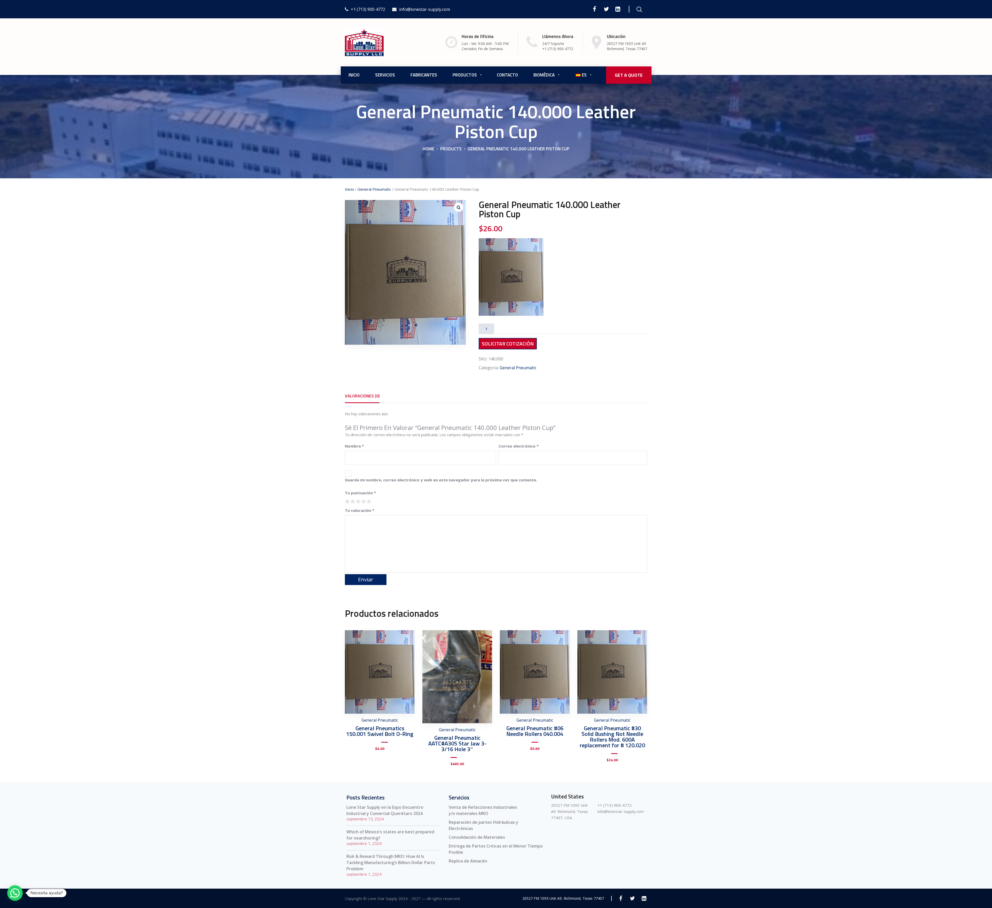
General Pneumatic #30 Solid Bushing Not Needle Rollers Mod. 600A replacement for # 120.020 (612, 737)
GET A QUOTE (629, 75)
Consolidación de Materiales (477, 837)
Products (451, 148)
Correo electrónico (519, 446)
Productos (465, 75)
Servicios (385, 75)
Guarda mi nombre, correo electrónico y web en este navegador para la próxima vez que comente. (441, 479)
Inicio (354, 75)
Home (428, 148)
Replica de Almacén (468, 861)
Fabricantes (423, 75)
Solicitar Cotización (508, 343)
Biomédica (544, 75)
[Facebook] (594, 9)
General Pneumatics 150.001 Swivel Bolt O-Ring (379, 731)
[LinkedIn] (618, 9)
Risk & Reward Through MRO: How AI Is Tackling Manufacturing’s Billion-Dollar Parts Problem (390, 862)
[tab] (362, 396)
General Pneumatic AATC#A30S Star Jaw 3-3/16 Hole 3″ (457, 743)
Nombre (354, 446)
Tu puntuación (360, 492)
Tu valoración (359, 510)
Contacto (507, 75)
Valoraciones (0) (362, 396)
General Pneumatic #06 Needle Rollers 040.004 (534, 731)
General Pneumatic (374, 189)
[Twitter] (606, 9)
